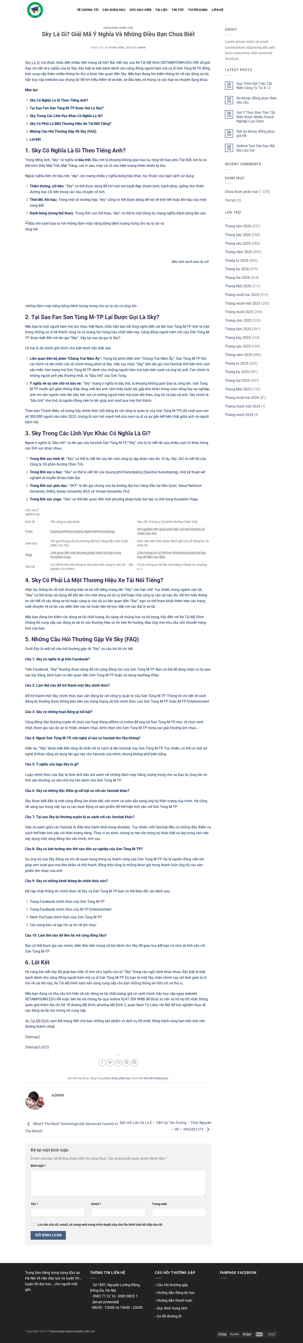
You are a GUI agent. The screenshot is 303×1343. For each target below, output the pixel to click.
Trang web (159, 1204)
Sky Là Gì (32, 62)
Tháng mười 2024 (239, 415)
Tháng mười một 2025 (242, 303)
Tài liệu (161, 10)
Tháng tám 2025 (238, 329)
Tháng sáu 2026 (238, 243)
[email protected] (106, 1302)
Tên (34, 1204)
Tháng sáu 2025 (238, 346)
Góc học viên (140, 10)
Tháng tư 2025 (236, 363)
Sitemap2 (32, 1037)
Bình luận (38, 1166)
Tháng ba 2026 (237, 269)
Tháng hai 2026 (237, 278)
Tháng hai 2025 (237, 380)
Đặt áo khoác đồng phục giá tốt (255, 133)
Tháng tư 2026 (236, 260)
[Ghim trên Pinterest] (126, 1062)
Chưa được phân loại (118, 27)
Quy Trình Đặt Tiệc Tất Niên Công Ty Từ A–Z (254, 86)
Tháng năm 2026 (238, 252)
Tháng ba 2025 (237, 372)
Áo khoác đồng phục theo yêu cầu (256, 100)
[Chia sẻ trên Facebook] (102, 1062)
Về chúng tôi (87, 10)
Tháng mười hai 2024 (242, 398)
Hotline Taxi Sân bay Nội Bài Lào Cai (255, 148)
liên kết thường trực (156, 1078)
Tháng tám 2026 (238, 226)
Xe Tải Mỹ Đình (37, 1021)
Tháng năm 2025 (238, 355)
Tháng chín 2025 (238, 320)
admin (141, 47)
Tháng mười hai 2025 (242, 295)
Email (96, 1204)
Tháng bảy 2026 (238, 235)
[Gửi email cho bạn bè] (118, 1062)
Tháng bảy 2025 (238, 338)
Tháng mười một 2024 (242, 406)
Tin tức (178, 10)
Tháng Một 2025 (238, 389)
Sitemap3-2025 (37, 1047)
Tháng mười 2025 (239, 312)
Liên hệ (218, 10)
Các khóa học (113, 10)
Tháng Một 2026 (238, 286)
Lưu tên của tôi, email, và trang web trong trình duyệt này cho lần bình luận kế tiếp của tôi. (100, 1225)
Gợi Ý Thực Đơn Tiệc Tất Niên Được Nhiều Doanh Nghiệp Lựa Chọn (255, 116)
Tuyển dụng (198, 10)
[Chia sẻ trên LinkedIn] (134, 1062)
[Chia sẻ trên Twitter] (110, 1062)
